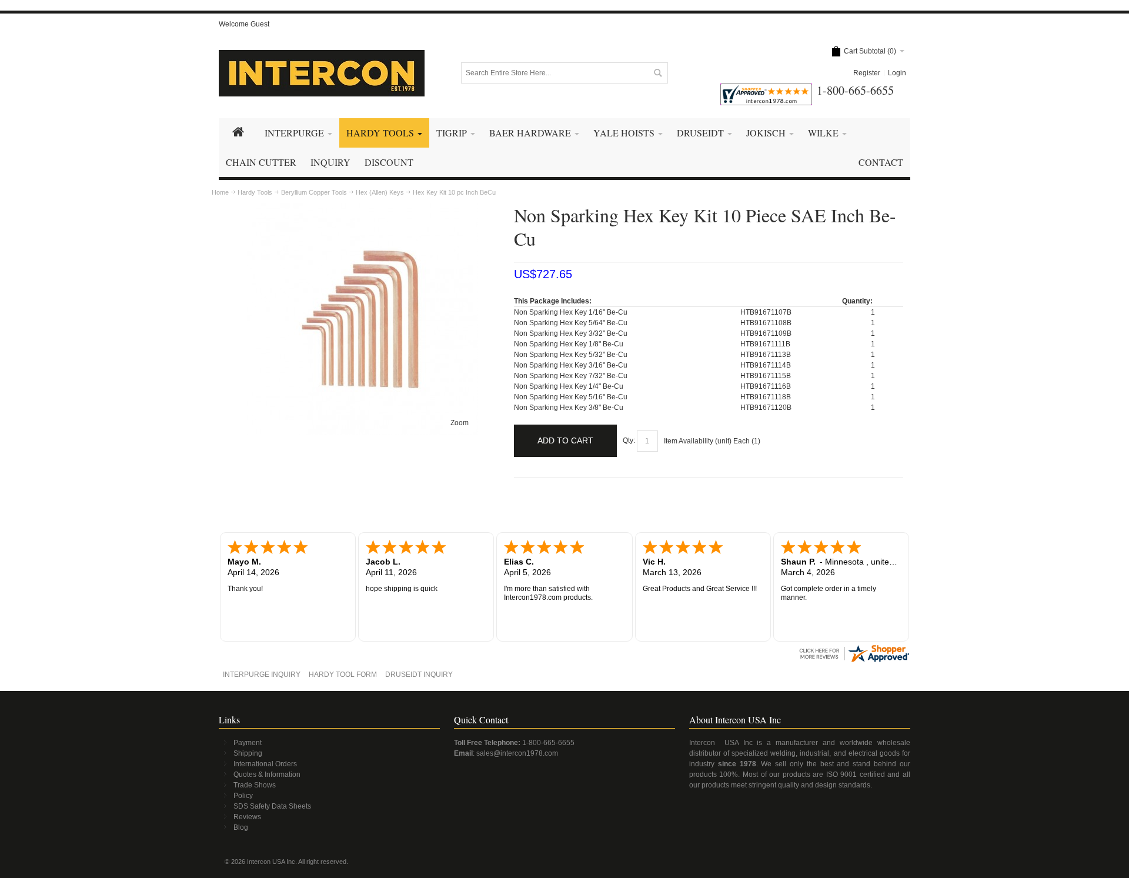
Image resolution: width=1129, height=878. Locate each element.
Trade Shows (254, 785)
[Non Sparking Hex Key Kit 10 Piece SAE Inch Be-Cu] (362, 209)
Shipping (247, 753)
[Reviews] (853, 648)
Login (897, 73)
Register (866, 73)
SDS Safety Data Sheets (272, 806)
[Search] (657, 73)
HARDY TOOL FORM (343, 674)
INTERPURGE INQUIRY (261, 674)
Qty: (629, 440)
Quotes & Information (266, 774)
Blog (240, 827)
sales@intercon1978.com (517, 753)
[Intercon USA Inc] (322, 73)
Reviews (247, 817)
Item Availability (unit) (697, 441)
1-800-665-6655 (548, 743)
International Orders (265, 764)
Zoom (459, 423)
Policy (243, 796)
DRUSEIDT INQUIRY (419, 674)
